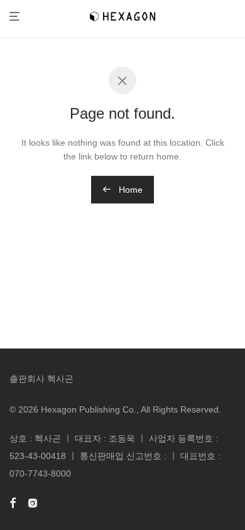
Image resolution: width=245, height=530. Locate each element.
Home (129, 190)
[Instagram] (32, 502)
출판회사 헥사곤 (41, 379)
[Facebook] (12, 502)
